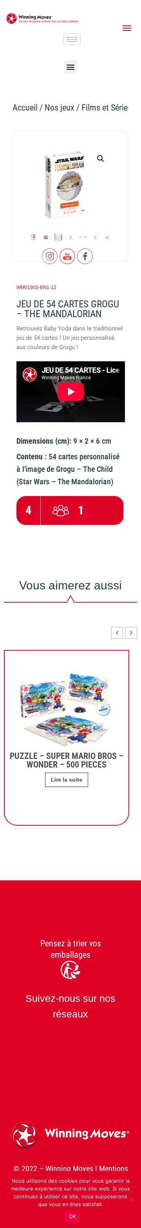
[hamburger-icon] (72, 39)
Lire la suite (66, 779)
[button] (70, 67)
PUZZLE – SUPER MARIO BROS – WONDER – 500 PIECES (66, 760)
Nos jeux (59, 107)
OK (72, 1216)
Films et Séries (106, 107)
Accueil (25, 107)
